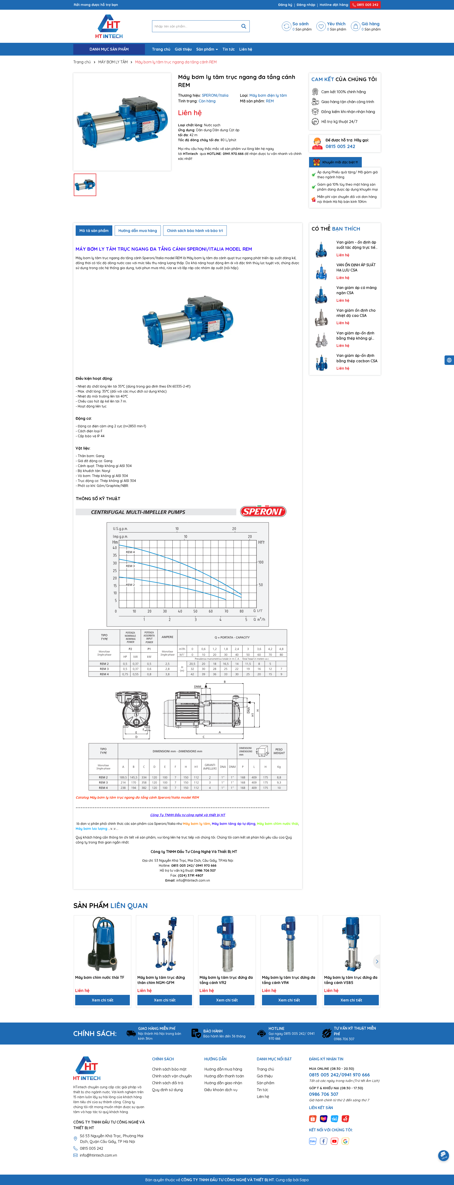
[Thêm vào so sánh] (126, 929)
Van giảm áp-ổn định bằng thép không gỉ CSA (355, 336)
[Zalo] (313, 1141)
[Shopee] (313, 1118)
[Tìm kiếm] (244, 26)
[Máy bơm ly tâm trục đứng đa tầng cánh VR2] (226, 943)
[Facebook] (323, 1141)
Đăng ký (285, 5)
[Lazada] (323, 1118)
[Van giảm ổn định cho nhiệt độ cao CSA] (322, 317)
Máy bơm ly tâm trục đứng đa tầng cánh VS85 (350, 980)
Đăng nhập (306, 5)
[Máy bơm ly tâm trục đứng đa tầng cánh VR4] (289, 943)
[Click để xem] (122, 122)
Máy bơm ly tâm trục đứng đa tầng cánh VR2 (226, 980)
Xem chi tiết (103, 1000)
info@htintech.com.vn (98, 1155)
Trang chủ (161, 49)
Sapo (304, 1179)
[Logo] (109, 26)
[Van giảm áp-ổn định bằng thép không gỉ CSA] (322, 340)
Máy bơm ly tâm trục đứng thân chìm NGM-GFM (161, 980)
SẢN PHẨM (110, 905)
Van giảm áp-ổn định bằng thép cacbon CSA (356, 358)
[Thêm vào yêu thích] (126, 920)
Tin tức (229, 49)
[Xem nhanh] (126, 937)
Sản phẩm (205, 49)
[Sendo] (345, 1118)
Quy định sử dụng (167, 1089)
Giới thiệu (183, 49)
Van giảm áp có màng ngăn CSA (356, 290)
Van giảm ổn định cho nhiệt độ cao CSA (355, 313)
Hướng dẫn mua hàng (223, 1069)
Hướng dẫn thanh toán (224, 1076)
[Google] (345, 1141)
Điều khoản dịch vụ (220, 1089)
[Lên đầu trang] (444, 1142)
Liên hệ (245, 49)
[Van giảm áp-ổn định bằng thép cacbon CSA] (322, 362)
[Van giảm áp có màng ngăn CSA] (322, 294)
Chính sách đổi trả (167, 1082)
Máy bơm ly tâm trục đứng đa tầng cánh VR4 (288, 980)
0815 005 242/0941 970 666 (339, 1075)
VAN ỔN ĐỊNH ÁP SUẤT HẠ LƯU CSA (356, 267)
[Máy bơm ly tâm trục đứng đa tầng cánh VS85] (351, 943)
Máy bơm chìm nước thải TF (99, 977)
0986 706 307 (323, 1094)
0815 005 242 (367, 5)
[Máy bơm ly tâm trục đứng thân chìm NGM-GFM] (164, 943)
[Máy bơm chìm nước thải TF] (102, 943)
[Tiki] (334, 1118)
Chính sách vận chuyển (172, 1076)
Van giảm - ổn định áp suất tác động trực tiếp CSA (357, 245)
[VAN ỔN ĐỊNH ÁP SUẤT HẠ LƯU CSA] (322, 272)
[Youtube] (334, 1141)
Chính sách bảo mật (169, 1069)
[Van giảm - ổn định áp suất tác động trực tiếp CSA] (322, 249)
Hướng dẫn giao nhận (223, 1082)
